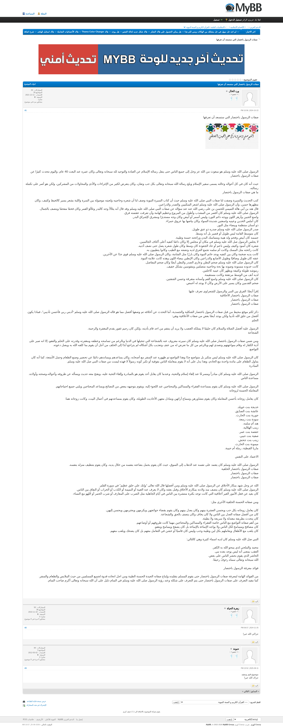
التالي (246, 691)
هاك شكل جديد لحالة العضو (120, 32)
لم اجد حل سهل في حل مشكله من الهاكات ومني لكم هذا (196, 32)
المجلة (44, 13)
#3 (26, 668)
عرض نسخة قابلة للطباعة (36, 701)
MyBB (208, 725)
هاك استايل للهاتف (31, 32)
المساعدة (30, 13)
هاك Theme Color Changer (81, 32)
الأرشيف (39, 719)
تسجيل (216, 20)
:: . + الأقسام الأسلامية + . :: (237, 27)
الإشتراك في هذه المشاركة (36, 705)
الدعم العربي (255, 27)
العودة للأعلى (50, 719)
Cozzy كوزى (255, 725)
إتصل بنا (79, 719)
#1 (26, 110)
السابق (254, 691)
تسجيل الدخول (235, 20)
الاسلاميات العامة (218, 27)
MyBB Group (228, 725)
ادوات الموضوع (30, 84)
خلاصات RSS (28, 719)
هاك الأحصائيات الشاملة (53, 32)
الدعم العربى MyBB (66, 719)
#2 (26, 628)
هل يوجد (101, 32)
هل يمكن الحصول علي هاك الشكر (151, 32)
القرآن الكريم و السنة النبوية (197, 27)
